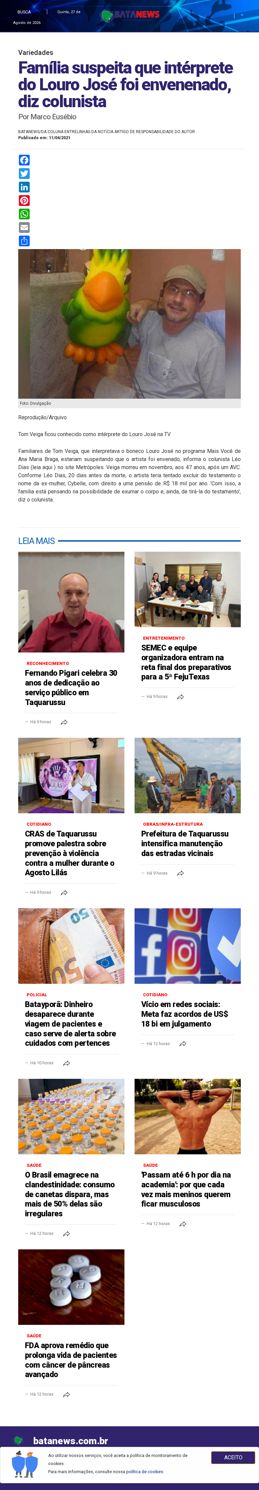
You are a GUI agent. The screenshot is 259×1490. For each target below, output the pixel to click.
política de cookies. (145, 1471)
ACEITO (233, 1457)
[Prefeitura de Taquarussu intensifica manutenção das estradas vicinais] (188, 775)
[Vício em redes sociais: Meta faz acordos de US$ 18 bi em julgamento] (188, 946)
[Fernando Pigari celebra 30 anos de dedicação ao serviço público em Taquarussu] (71, 602)
